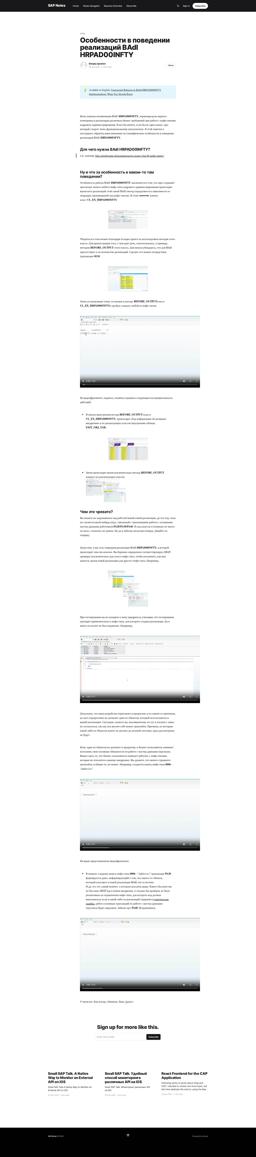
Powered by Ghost (200, 1136)
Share (171, 65)
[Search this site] (178, 6)
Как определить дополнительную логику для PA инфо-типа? (129, 155)
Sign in (186, 6)
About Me (131, 6)
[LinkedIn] (128, 1135)
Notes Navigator (91, 6)
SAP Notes (56, 5)
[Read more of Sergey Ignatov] (83, 65)
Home (76, 6)
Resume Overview (113, 6)
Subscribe (200, 6)
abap (82, 33)
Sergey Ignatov (97, 63)
